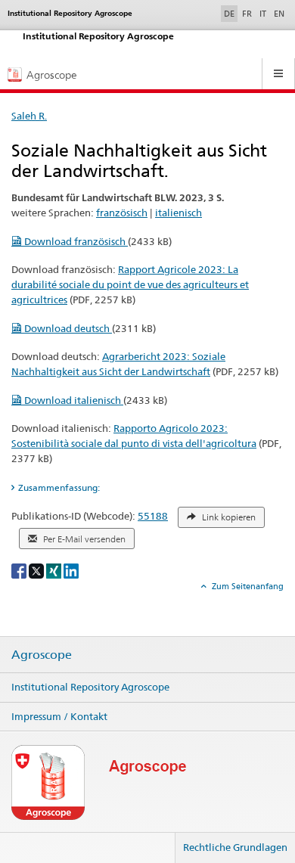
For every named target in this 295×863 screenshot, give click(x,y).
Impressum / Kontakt (59, 716)
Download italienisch (72, 400)
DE (231, 13)
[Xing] (55, 570)
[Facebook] (20, 570)
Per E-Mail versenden (83, 539)
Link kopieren (228, 517)
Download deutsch (67, 328)
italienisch (178, 212)
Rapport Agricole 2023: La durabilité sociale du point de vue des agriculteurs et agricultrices (130, 284)
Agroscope (41, 655)
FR (247, 13)
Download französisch (75, 241)
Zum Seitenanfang (247, 586)
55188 (153, 516)
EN (279, 13)
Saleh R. (29, 116)
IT (262, 13)
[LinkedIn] (71, 570)
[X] (37, 570)
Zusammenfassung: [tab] (59, 487)
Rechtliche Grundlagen (235, 847)
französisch (122, 212)
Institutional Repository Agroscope (90, 687)
